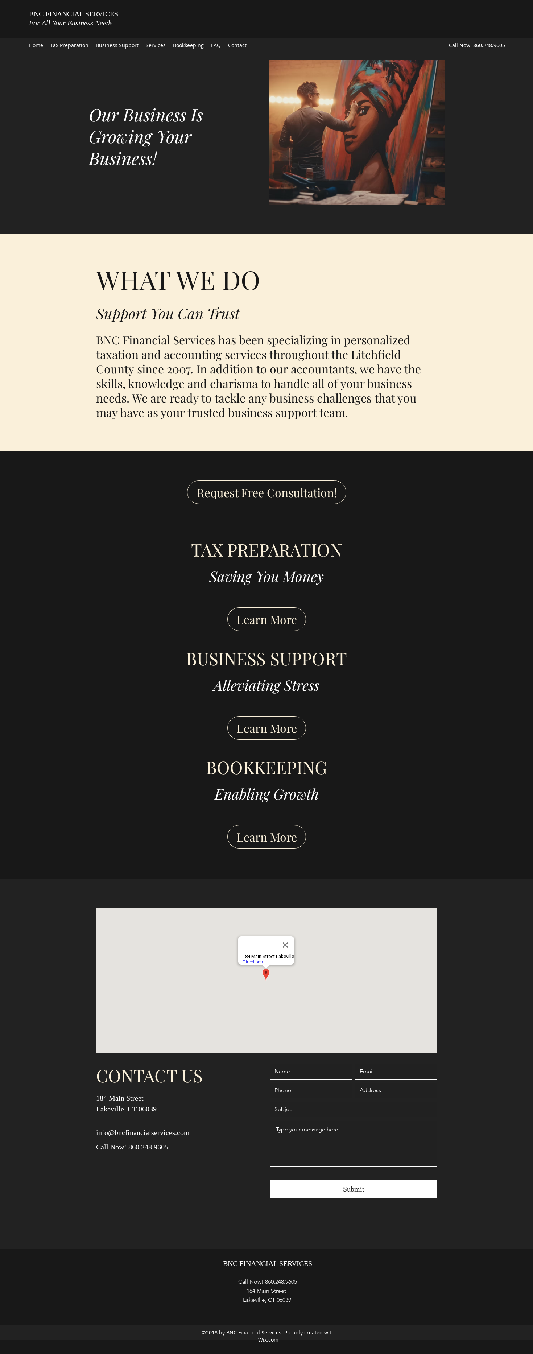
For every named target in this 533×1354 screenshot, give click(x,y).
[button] (336, 132)
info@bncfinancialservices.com (143, 1132)
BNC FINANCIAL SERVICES (73, 14)
